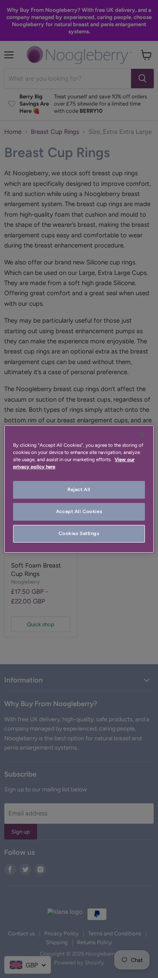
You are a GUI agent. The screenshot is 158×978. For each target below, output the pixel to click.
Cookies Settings (79, 533)
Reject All (79, 489)
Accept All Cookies (79, 511)
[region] (79, 489)
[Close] (142, 435)
